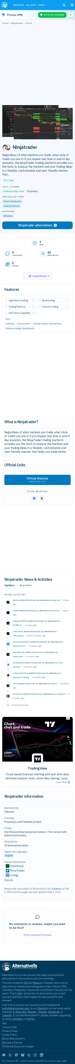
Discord (42, 1008)
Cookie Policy (9, 1034)
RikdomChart (19, 646)
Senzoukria (18, 635)
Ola (26, 982)
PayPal (30, 1018)
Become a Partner (12, 1042)
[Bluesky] (22, 1055)
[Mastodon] (16, 1055)
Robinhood (16, 866)
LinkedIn (7, 1015)
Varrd (54, 683)
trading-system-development (47, 323)
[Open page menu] (72, 5)
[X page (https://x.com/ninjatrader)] (42, 498)
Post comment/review (37, 935)
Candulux (60, 694)
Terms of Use (9, 1027)
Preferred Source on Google (17, 1046)
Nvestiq (55, 610)
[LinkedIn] (41, 1055)
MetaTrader (17, 870)
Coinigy (14, 875)
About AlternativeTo (13, 1038)
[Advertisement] (37, 65)
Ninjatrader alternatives (35, 225)
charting (10, 323)
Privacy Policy (10, 1031)
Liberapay (17, 1018)
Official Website (37, 480)
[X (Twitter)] (10, 1055)
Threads (42, 1011)
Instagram (54, 1011)
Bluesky (32, 1011)
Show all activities (20, 705)
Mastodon (21, 1011)
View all (8, 879)
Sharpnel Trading (21, 677)
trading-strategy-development (20, 328)
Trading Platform (12, 206)
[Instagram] (35, 1055)
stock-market (23, 323)
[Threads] (29, 1055)
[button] (9, 180)
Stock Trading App (12, 201)
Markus (37, 982)
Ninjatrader (31, 600)
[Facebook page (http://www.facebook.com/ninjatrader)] (34, 498)
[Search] (64, 5)
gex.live (56, 600)
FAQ (4, 1023)
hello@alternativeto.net (15, 1008)
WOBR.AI (17, 625)
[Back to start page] (5, 5)
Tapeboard (18, 656)
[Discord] (4, 1055)
